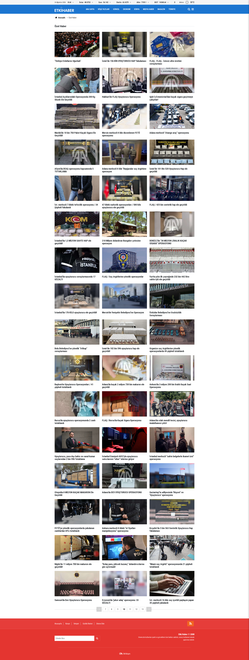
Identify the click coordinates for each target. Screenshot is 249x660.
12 (136, 609)
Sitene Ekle (100, 624)
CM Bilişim (126, 654)
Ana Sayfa (90, 9)
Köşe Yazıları (103, 9)
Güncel (116, 9)
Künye (67, 624)
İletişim (76, 624)
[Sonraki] (148, 609)
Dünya (136, 9)
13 (143, 609)
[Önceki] (99, 609)
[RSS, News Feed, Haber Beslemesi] (190, 623)
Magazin (161, 9)
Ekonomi (126, 9)
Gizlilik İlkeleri (88, 624)
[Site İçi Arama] (189, 9)
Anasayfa (61, 18)
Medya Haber (148, 9)
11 (130, 609)
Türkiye (172, 9)
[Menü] (192, 9)
